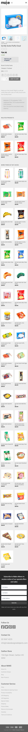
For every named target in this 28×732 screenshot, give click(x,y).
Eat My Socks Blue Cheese (19, 524)
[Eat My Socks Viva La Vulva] (7, 295)
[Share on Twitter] (8, 75)
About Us (3, 669)
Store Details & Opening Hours (9, 690)
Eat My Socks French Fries (20, 504)
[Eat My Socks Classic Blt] (7, 436)
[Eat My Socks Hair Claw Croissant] (7, 275)
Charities (3, 712)
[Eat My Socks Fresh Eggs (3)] (21, 356)
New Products (5, 677)
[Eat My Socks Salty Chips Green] (21, 126)
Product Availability (6, 692)
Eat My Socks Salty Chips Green (21, 134)
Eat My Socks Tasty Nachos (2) (19, 544)
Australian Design (6, 672)
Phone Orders (5, 706)
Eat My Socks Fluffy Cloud (19, 343)
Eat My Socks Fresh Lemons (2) (6, 343)
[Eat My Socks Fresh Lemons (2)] (7, 335)
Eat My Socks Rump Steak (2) (6, 384)
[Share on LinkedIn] (16, 75)
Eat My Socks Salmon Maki (6, 424)
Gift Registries (5, 698)
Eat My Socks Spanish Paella (6, 404)
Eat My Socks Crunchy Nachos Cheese (6, 155)
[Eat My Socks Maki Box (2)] (21, 396)
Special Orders (5, 701)
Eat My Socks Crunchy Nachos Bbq (20, 222)
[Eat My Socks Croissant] (7, 516)
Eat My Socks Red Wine (20, 383)
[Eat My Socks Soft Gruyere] (7, 556)
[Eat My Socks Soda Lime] (21, 174)
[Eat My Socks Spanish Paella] (7, 396)
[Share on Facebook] (5, 75)
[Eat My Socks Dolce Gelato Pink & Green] (21, 416)
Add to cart (14, 79)
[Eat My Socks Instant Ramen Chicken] (21, 194)
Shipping (3, 703)
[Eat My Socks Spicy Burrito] (7, 455)
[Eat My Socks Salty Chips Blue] (21, 254)
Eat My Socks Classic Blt (7, 444)
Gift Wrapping (5, 695)
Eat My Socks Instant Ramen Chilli (6, 202)
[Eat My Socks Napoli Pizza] (7, 536)
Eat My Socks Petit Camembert (5, 484)
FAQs (2, 687)
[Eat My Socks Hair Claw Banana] (7, 214)
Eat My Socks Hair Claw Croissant (7, 283)
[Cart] (26, 2)
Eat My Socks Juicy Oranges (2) (19, 323)
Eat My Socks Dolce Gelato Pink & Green (19, 424)
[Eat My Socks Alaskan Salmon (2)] (7, 126)
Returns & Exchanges (7, 709)
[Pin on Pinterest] (14, 75)
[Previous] (3, 21)
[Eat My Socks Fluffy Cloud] (21, 335)
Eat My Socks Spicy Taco (21, 444)
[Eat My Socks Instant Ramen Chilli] (7, 194)
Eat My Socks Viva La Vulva (6, 303)
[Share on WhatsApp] (2, 75)
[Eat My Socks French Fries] (21, 496)
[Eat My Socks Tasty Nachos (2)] (21, 536)
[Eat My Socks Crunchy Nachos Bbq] (21, 214)
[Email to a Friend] (11, 75)
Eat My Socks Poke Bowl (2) (21, 463)
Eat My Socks (9, 65)
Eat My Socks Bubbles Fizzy (6, 242)
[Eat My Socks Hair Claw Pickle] (21, 275)
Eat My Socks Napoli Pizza (6, 544)
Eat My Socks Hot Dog (6, 503)
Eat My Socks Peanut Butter (6, 323)
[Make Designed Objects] (5, 2)
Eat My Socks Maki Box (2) (20, 404)
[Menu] (12, 3)
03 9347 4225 (6, 639)
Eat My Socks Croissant (7, 523)
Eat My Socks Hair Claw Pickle (20, 283)
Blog (2, 674)
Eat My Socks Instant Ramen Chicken (20, 202)
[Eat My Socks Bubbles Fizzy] (7, 234)
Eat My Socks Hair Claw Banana (7, 222)
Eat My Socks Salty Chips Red (21, 155)
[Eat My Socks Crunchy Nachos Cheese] (7, 147)
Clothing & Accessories (12, 42)
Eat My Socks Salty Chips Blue (21, 263)
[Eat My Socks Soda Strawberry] (7, 174)
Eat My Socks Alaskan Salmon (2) (6, 134)
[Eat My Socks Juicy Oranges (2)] (21, 315)
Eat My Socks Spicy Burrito (5, 463)
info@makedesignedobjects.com (14, 643)
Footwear (4, 43)
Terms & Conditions (6, 715)
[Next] (24, 21)
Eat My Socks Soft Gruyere (5, 565)
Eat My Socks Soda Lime (20, 181)
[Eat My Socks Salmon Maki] (7, 416)
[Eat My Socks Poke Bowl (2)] (21, 455)
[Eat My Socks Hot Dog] (7, 496)
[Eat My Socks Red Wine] (21, 376)
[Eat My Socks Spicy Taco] (21, 436)
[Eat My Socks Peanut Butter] (7, 315)
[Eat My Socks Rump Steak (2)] (7, 376)
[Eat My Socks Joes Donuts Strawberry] (21, 476)
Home (2, 42)
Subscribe (14, 602)
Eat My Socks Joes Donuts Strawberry (19, 484)
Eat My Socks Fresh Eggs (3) (21, 364)
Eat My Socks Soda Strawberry (5, 182)
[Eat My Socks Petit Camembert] (7, 476)
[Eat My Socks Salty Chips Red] (21, 147)
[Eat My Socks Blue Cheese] (21, 516)
